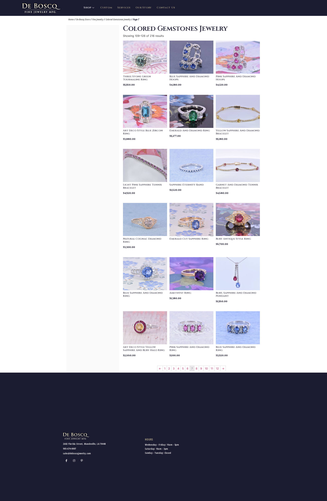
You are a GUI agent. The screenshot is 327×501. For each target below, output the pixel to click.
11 (212, 368)
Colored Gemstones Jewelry (117, 19)
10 (206, 368)
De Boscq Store (83, 19)
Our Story (144, 7)
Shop (87, 7)
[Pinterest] (81, 460)
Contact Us (166, 7)
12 (217, 368)
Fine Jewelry (97, 19)
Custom (106, 7)
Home (71, 19)
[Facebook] (66, 460)
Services (123, 7)
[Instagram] (74, 460)
